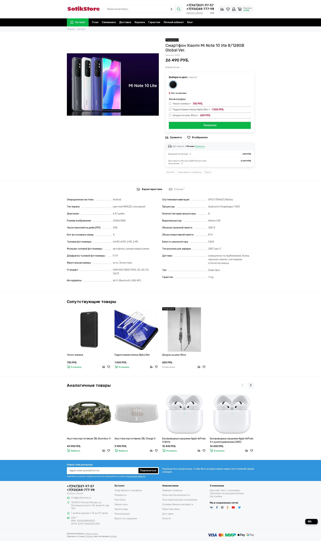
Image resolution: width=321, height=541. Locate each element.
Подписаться (148, 470)
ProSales (89, 536)
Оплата (166, 518)
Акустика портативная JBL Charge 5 (135, 438)
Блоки (240, 493)
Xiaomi (208, 172)
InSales (113, 536)
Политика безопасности (176, 495)
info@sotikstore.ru (81, 497)
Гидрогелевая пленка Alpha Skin (132, 354)
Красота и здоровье (126, 518)
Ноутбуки (120, 499)
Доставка (125, 22)
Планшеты (120, 495)
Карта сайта (92, 533)
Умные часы (121, 504)
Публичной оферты (135, 476)
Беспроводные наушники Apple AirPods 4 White (184, 440)
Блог (190, 22)
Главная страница (172, 490)
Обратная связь (171, 509)
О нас (95, 22)
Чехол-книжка (75, 354)
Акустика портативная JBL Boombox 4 (89, 438)
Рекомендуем (122, 513)
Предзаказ (210, 125)
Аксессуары (121, 509)
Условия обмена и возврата (177, 504)
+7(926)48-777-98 (200, 9)
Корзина (140, 22)
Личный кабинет (174, 22)
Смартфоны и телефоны (189, 172)
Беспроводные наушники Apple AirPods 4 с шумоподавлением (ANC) (231, 440)
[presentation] (242, 385)
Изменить (200, 146)
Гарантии (154, 22)
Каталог (80, 22)
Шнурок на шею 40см (174, 354)
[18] (173, 84)
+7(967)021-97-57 (199, 5)
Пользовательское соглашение (179, 499)
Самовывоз (109, 22)
